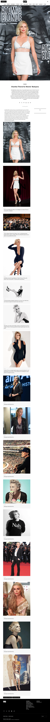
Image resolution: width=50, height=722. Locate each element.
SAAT (21, 4)
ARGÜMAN (13, 4)
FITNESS (17, 4)
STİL (5, 4)
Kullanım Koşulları (10, 716)
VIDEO (30, 4)
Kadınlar (25, 84)
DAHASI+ (41, 4)
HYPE (34, 4)
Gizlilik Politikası (5, 716)
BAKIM (8, 4)
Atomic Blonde (16, 697)
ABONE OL (4, 1)
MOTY (37, 4)
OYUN (45, 4)
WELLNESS (26, 4)
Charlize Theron (7, 697)
